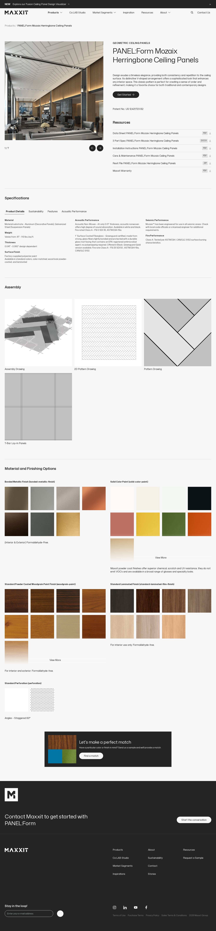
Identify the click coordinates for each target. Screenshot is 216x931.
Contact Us (203, 12)
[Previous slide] (92, 148)
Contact (152, 865)
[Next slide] (100, 148)
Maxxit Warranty (122, 170)
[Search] (192, 12)
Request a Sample (193, 857)
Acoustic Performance (74, 211)
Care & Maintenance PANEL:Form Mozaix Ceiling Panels (143, 155)
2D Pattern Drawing (85, 369)
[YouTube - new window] (135, 907)
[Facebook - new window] (146, 907)
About (163, 12)
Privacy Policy (152, 915)
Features (53, 211)
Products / (10, 25)
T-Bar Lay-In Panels (15, 443)
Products (53, 12)
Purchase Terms (136, 915)
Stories (152, 874)
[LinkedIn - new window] (125, 907)
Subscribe (60, 913)
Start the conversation (194, 819)
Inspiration (128, 12)
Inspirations (119, 874)
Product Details (15, 211)
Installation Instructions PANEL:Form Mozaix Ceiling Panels (145, 148)
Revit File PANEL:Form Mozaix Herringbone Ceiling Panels (144, 163)
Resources (147, 12)
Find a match (91, 755)
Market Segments (102, 12)
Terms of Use (119, 915)
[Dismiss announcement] (210, 4)
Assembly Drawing (15, 369)
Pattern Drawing (153, 369)
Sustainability (36, 211)
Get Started (124, 94)
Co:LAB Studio (77, 12)
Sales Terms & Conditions (174, 915)
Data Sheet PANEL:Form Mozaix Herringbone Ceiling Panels (146, 133)
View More (160, 557)
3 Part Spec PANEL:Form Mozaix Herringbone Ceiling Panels (146, 140)
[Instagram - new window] (114, 907)
